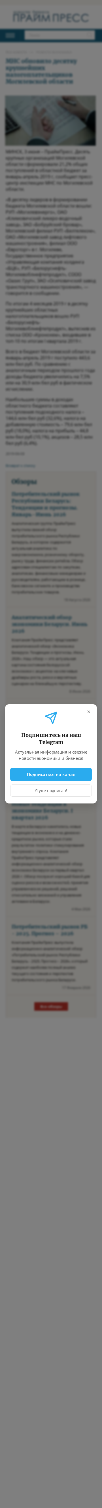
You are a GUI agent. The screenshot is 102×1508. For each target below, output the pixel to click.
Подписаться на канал (51, 774)
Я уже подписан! (51, 791)
